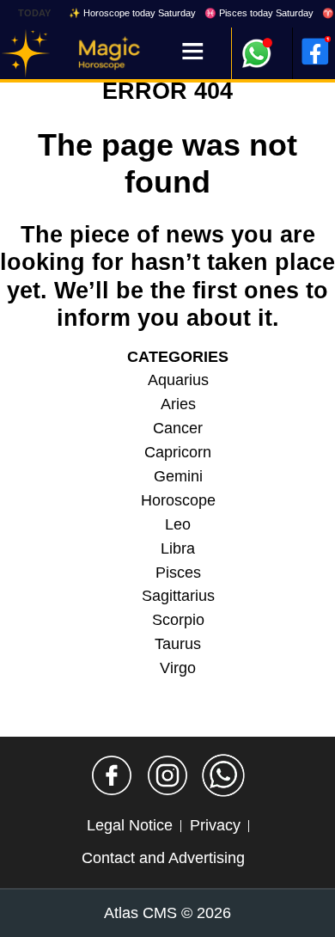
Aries (178, 404)
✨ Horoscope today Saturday (132, 13)
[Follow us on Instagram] (167, 775)
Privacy (215, 825)
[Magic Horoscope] (26, 53)
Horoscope (178, 500)
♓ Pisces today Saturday (259, 13)
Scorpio (178, 619)
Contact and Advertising (163, 858)
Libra (178, 548)
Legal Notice (130, 825)
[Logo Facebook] (315, 51)
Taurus (178, 643)
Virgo (178, 668)
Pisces (178, 572)
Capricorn (177, 452)
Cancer (178, 428)
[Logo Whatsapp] (257, 45)
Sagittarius (178, 595)
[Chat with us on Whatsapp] (223, 775)
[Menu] (193, 52)
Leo (178, 524)
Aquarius (178, 380)
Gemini (178, 476)
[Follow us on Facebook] (111, 775)
